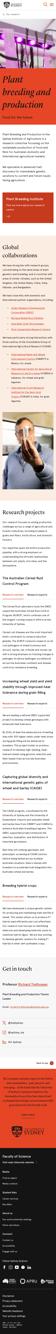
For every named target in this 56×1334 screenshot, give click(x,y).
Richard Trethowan (33, 984)
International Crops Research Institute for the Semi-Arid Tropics (27, 392)
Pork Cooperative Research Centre (30, 329)
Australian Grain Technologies (27, 323)
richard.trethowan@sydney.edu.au (29, 1006)
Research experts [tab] (37, 594)
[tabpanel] (28, 638)
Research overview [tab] (13, 594)
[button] (45, 5)
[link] (10, 14)
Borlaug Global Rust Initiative (27, 318)
